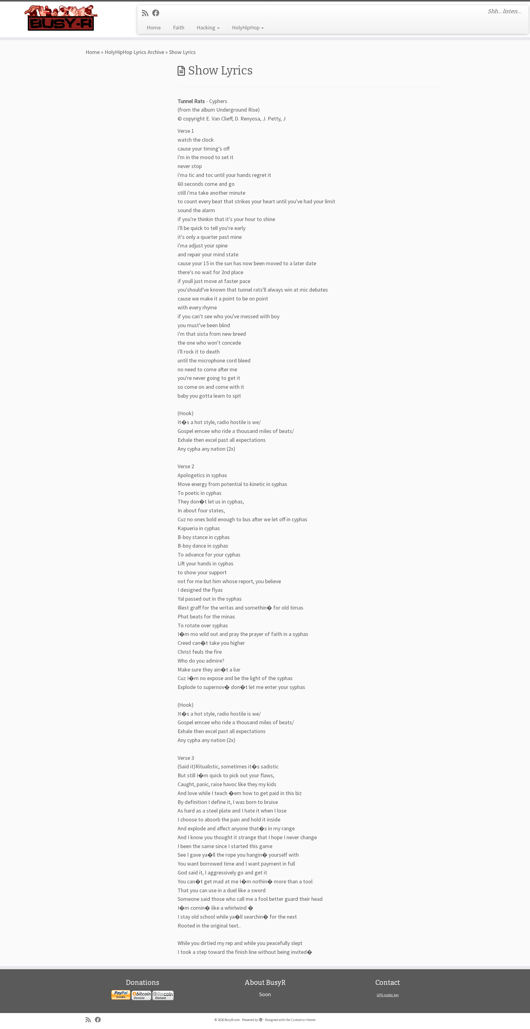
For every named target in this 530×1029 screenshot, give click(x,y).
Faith (178, 27)
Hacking (207, 27)
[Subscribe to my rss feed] (147, 13)
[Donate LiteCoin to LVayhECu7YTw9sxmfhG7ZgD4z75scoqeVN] (163, 995)
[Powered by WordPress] (261, 1018)
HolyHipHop (246, 27)
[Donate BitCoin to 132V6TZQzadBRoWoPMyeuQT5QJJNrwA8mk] (141, 995)
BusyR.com (232, 1020)
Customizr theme (303, 1020)
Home (154, 27)
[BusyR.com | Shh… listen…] (61, 18)
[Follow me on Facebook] (157, 13)
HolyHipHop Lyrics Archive (134, 51)
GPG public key (388, 995)
